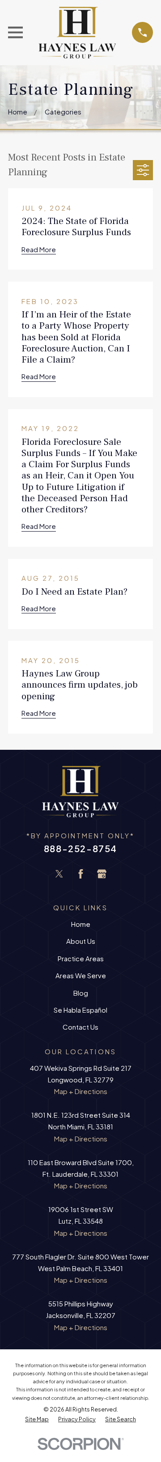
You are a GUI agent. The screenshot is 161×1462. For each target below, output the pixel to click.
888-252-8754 (80, 848)
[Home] (77, 33)
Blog (80, 993)
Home (80, 924)
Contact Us (80, 1027)
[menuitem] (37, 1419)
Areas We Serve (80, 975)
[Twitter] (59, 874)
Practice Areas (81, 958)
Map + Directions (80, 1091)
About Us (80, 941)
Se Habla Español (80, 1010)
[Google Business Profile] (101, 874)
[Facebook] (80, 874)
